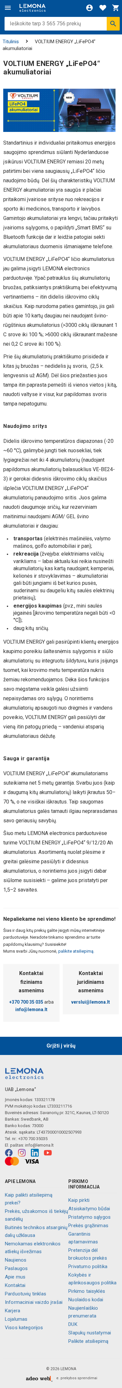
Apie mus (15, 1277)
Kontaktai (15, 1285)
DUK (72, 1324)
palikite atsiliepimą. (75, 951)
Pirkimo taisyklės (86, 1291)
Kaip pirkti (78, 1200)
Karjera (12, 1311)
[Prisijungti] (89, 8)
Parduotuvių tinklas (25, 1294)
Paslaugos (16, 1268)
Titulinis (11, 42)
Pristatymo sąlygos (89, 1217)
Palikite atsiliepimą (88, 1341)
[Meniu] (8, 8)
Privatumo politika (87, 1266)
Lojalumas (16, 1319)
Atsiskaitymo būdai (89, 1209)
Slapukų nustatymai (89, 1333)
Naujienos (15, 1260)
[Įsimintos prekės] (103, 8)
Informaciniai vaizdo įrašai (33, 1302)
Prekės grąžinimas (88, 1225)
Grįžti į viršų (61, 1046)
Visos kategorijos (24, 1327)
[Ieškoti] (113, 24)
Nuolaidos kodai (85, 1300)
